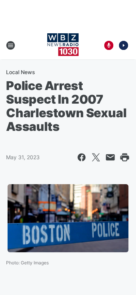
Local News (20, 72)
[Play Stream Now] (123, 45)
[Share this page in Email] (110, 157)
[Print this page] (124, 157)
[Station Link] (63, 45)
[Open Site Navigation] (10, 45)
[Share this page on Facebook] (81, 157)
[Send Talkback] (108, 45)
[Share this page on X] (96, 157)
